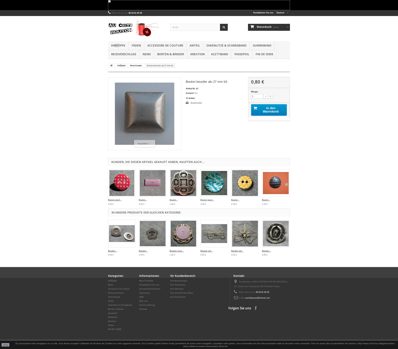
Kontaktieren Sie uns (263, 13)
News (147, 54)
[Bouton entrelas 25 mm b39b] (183, 183)
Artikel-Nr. (190, 88)
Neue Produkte (146, 281)
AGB (141, 297)
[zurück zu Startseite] (111, 66)
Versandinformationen (149, 289)
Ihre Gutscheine (177, 285)
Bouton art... (206, 251)
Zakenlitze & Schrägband (226, 45)
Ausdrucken (196, 103)
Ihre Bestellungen (178, 281)
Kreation (197, 54)
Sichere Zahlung (147, 305)
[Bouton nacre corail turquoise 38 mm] (214, 183)
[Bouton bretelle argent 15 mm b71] (122, 233)
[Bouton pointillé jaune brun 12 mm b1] (245, 183)
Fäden (136, 45)
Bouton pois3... (115, 200)
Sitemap (143, 309)
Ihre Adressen (177, 289)
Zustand (190, 93)
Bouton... (143, 200)
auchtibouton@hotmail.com (257, 298)
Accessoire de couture (165, 45)
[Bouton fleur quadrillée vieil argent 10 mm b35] (153, 233)
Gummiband (262, 45)
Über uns (143, 301)
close (5, 345)
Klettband (219, 54)
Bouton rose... (177, 251)
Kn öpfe (118, 45)
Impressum (144, 293)
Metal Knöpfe (136, 66)
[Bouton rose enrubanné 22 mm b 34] (183, 233)
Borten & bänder (170, 54)
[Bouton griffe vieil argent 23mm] (276, 183)
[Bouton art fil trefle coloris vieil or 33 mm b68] (245, 233)
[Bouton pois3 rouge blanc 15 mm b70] (122, 183)
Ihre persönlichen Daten (181, 293)
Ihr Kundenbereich (182, 276)
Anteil (195, 45)
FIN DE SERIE (264, 54)
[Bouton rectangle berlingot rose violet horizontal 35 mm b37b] (153, 183)
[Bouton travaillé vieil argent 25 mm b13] (276, 233)
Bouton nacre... (207, 200)
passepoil (241, 54)
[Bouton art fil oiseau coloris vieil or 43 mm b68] (214, 233)
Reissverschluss (123, 54)
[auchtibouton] (137, 27)
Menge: (254, 92)
